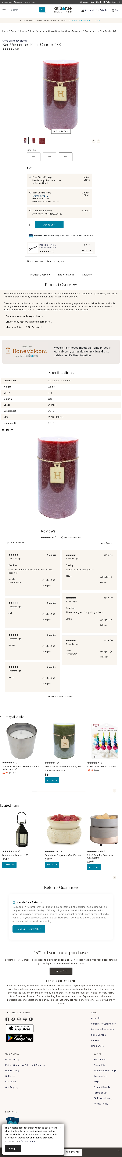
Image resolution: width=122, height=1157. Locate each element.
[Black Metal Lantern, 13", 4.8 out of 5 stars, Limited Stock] (21, 829)
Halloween (19, 2)
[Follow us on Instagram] (19, 1019)
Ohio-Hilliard (41, 183)
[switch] (35, 261)
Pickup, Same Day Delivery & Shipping (25, 1065)
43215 (56, 201)
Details (90, 236)
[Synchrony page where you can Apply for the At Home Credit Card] (12, 1122)
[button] (63, 9)
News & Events (99, 1035)
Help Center (100, 1059)
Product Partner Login (105, 1070)
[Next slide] (114, 790)
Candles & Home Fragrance (32, 31)
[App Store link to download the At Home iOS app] (19, 1028)
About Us (96, 1018)
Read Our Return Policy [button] (29, 929)
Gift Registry (11, 1087)
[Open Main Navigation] (4, 10)
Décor (14, 31)
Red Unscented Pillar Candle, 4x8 (31, 45)
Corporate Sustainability (104, 1024)
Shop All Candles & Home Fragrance (65, 31)
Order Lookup (12, 1059)
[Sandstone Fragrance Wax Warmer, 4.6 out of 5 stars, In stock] (64, 829)
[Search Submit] (42, 9)
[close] (60, 1128)
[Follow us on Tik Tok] (13, 1019)
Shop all (14, 40)
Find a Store (97, 1046)
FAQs (96, 1081)
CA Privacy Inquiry (103, 1098)
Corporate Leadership (102, 1029)
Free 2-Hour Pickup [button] (29, 2)
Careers (95, 1040)
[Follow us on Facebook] (7, 1019)
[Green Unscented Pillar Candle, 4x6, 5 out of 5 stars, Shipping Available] (64, 740)
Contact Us (99, 1065)
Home (5, 31)
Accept (12, 1149)
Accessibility (100, 1076)
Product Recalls (102, 1087)
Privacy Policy (101, 1104)
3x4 (34, 156)
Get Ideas (10, 1076)
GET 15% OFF (73, 1152)
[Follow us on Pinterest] (25, 1019)
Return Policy (12, 1070)
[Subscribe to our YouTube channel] (31, 1019)
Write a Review (17, 543)
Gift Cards (10, 1081)
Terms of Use (101, 1093)
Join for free (61, 971)
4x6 (49, 156)
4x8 (65, 156)
